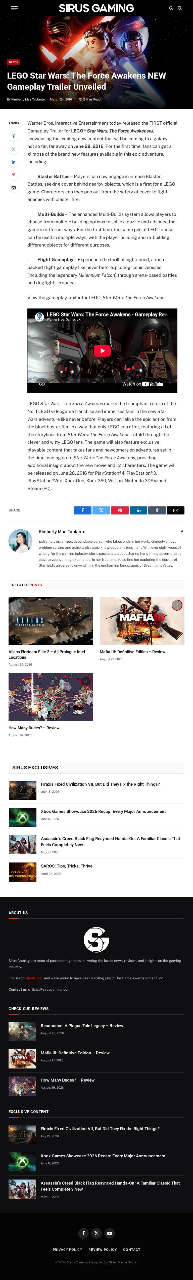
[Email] (14, 188)
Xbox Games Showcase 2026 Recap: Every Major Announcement (103, 811)
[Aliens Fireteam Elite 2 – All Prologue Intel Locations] (51, 621)
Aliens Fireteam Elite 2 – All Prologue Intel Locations (47, 654)
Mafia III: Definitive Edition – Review (132, 651)
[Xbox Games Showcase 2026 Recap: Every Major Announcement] (22, 817)
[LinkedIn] (14, 162)
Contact (131, 1250)
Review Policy (102, 1250)
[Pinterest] (14, 175)
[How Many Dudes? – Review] (51, 697)
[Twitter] (14, 149)
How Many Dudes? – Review (34, 727)
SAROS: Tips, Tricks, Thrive (66, 866)
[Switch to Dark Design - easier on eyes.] (171, 8)
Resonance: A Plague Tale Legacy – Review (82, 1025)
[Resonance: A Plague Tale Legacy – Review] (22, 1031)
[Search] (179, 8)
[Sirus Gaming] (96, 8)
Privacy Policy (67, 1250)
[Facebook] (14, 136)
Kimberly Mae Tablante (28, 99)
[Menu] (14, 8)
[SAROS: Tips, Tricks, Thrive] (22, 872)
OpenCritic (33, 978)
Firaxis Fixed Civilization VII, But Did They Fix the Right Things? (100, 784)
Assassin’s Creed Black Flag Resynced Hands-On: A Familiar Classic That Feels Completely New (110, 841)
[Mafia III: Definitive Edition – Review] (142, 621)
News (13, 61)
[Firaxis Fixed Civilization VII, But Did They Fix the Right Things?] (22, 790)
